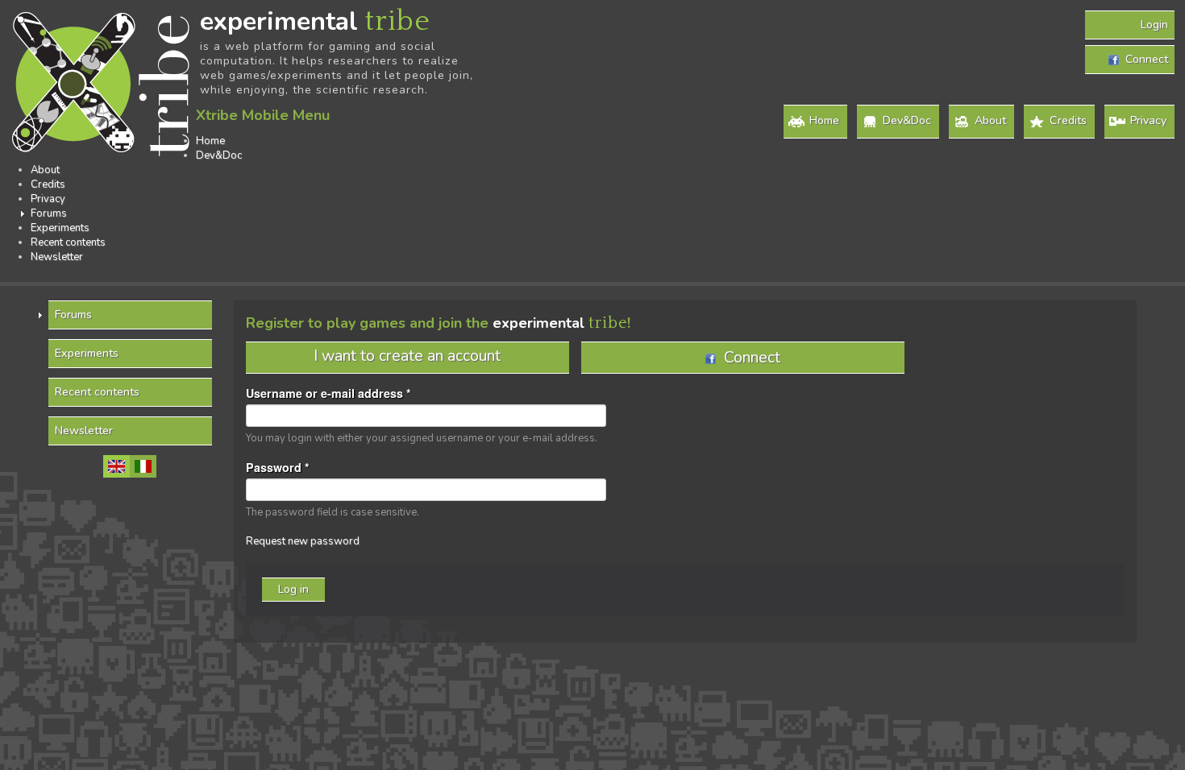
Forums (49, 213)
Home (824, 120)
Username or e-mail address (328, 393)
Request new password (303, 541)
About (990, 120)
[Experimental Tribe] (103, 85)
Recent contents (68, 242)
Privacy (1148, 120)
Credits (1068, 120)
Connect (1143, 59)
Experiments (60, 228)
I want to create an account (407, 355)
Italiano (143, 466)
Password (278, 467)
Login (1154, 24)
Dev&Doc (907, 120)
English (116, 466)
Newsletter (57, 257)
